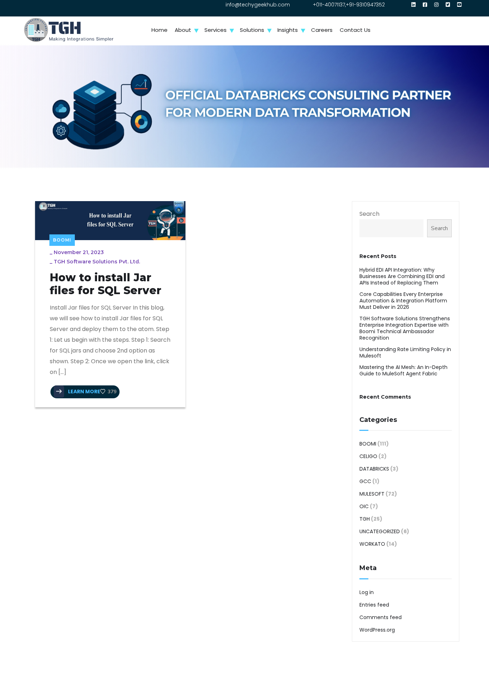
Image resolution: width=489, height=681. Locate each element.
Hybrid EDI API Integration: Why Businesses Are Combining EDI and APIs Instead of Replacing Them (402, 276)
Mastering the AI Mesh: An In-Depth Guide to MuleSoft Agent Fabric (403, 370)
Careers (322, 30)
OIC (364, 506)
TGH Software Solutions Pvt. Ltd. (97, 261)
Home (159, 30)
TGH (364, 519)
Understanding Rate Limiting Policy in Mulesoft (405, 352)
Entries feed (374, 605)
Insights (287, 30)
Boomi (62, 240)
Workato (372, 544)
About (183, 30)
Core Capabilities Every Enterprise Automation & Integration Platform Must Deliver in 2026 (403, 300)
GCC (365, 481)
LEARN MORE (83, 391)
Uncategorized (379, 531)
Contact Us (355, 30)
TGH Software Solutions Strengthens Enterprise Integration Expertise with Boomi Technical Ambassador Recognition (404, 328)
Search (369, 214)
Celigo (368, 456)
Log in (366, 592)
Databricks (374, 469)
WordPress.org (377, 630)
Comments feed (380, 617)
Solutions (252, 30)
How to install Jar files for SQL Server (105, 284)
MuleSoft (371, 494)
